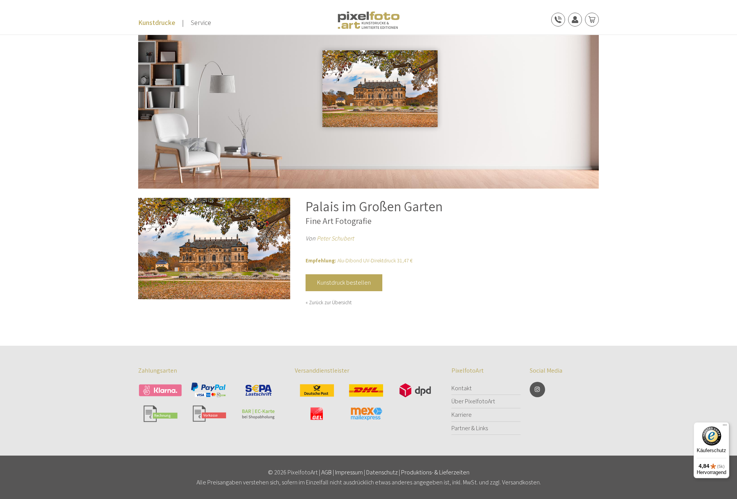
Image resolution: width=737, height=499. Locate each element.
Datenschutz (382, 472)
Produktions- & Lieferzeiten (435, 472)
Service (201, 22)
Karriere (461, 415)
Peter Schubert (335, 238)
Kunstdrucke (156, 22)
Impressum (349, 472)
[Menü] (724, 426)
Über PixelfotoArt (473, 401)
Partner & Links (469, 428)
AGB (326, 472)
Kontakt (461, 388)
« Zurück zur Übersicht (329, 302)
